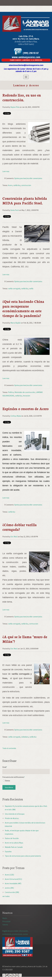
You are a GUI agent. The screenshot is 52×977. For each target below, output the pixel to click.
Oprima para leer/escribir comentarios (28, 178)
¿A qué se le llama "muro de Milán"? (24, 639)
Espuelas (8, 851)
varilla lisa (16, 185)
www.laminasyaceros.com (26, 57)
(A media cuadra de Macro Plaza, (26, 41)
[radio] (26, 781)
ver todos (6, 896)
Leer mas (5, 171)
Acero (10, 185)
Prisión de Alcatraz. (12, 818)
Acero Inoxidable (13, 883)
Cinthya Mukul (16, 416)
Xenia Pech (15, 210)
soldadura (25, 737)
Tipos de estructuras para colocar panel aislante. (23, 856)
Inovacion (26, 395)
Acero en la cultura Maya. (14, 843)
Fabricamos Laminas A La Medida (26, 60)
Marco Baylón (16, 323)
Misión (4, 918)
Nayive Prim (15, 107)
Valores (5, 924)
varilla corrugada (14, 288)
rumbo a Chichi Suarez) (26, 44)
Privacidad (6, 921)
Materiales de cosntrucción (25, 392)
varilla (31, 288)
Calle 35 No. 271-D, (26, 36)
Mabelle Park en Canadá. (14, 847)
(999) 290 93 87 (30, 53)
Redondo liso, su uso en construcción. (21, 97)
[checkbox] (26, 781)
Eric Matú (14, 536)
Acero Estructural (13, 879)
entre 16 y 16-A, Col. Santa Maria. (26, 38)
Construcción (12, 892)
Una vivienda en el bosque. (15, 814)
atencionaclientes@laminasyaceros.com (26, 65)
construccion (26, 185)
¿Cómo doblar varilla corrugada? (19, 527)
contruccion (33, 624)
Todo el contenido (9, 748)
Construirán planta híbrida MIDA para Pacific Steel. (24, 200)
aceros (9, 888)
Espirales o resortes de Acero (25, 408)
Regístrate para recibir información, (15, 932)
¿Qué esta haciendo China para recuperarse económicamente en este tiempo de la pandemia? (23, 308)
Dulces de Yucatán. (12, 838)
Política (11, 392)
